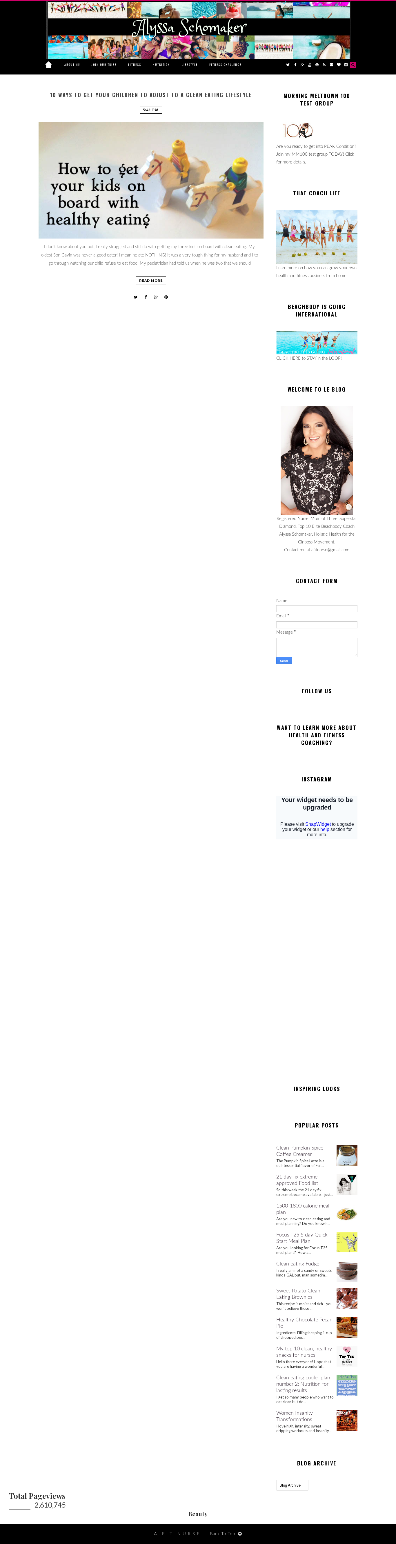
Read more (151, 281)
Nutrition (161, 64)
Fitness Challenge (225, 64)
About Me (72, 64)
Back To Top (222, 1534)
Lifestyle (190, 64)
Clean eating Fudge (297, 1264)
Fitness (134, 64)
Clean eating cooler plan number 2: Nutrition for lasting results (303, 1384)
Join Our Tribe (104, 64)
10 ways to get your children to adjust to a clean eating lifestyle (151, 95)
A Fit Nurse (177, 1534)
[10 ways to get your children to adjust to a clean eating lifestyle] (151, 180)
